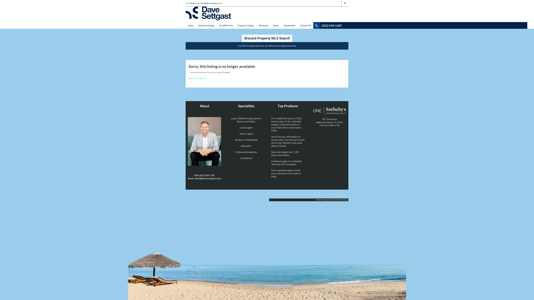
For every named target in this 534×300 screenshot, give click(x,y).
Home (190, 25)
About (276, 25)
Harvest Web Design (339, 200)
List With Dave (226, 25)
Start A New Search (197, 78)
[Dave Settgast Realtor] (208, 14)
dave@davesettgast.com (211, 3)
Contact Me (305, 25)
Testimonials (289, 25)
